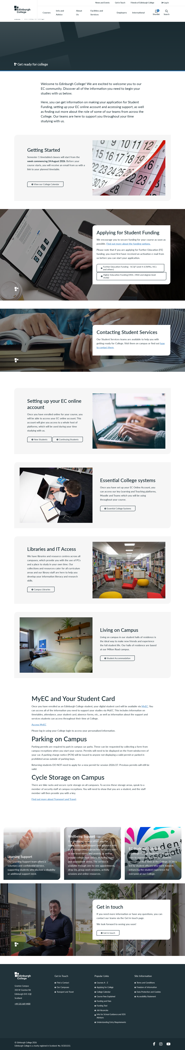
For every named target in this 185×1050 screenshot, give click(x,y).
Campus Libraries (42, 589)
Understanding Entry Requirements (111, 1022)
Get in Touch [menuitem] (120, 2)
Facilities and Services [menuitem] (96, 12)
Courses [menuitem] (47, 12)
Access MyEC (39, 724)
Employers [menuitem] (122, 12)
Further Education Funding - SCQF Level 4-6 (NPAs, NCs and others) (130, 268)
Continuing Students (69, 439)
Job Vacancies (102, 1010)
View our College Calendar (46, 184)
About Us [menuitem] (79, 12)
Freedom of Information (147, 987)
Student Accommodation (118, 658)
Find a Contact (63, 982)
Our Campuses (63, 987)
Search (166, 14)
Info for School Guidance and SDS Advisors (111, 1016)
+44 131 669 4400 (22, 1003)
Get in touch (109, 932)
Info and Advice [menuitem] (60, 12)
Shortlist (156, 12)
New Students (40, 439)
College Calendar (104, 991)
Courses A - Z (102, 982)
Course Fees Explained (106, 996)
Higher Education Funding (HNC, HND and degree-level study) (129, 276)
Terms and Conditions (146, 982)
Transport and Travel (65, 991)
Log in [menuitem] (166, 2)
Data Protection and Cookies (149, 991)
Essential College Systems (119, 508)
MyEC (145, 706)
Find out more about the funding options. (128, 243)
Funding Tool (102, 1005)
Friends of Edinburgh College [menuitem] (142, 2)
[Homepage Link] (33, 976)
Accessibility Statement (146, 996)
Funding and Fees (104, 1001)
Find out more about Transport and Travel (54, 799)
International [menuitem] (138, 12)
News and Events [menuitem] (102, 2)
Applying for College (105, 987)
